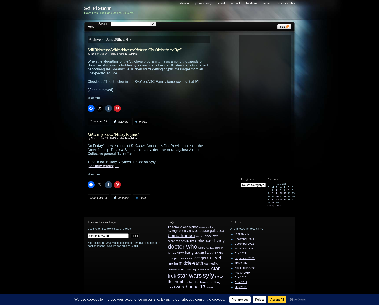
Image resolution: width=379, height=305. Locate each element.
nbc (206, 263)
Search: (104, 24)
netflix (213, 263)
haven (210, 252)
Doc (93, 54)
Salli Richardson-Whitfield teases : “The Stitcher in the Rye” (134, 49)
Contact (235, 3)
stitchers (123, 121)
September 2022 (245, 248)
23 (277, 199)
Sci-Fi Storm (98, 8)
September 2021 (245, 258)
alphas (193, 227)
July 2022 (240, 253)
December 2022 (244, 243)
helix (220, 253)
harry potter (194, 253)
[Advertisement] (267, 102)
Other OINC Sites (286, 3)
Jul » (278, 205)
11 (285, 193)
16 (277, 196)
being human (181, 235)
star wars (189, 275)
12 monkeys (175, 227)
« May (270, 205)
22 (273, 199)
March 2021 (242, 263)
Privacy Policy (203, 3)
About (221, 3)
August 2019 (242, 272)
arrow (202, 227)
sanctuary (185, 269)
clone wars (211, 236)
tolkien (190, 282)
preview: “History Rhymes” (113, 134)
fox (212, 247)
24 (281, 199)
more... (143, 121)
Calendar (184, 3)
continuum (187, 241)
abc (185, 227)
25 (285, 199)
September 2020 (245, 267)
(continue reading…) (103, 166)
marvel (214, 257)
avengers (174, 231)
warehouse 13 (190, 286)
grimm (180, 253)
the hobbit (177, 281)
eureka (203, 247)
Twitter (266, 3)
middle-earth (191, 263)
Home (91, 26)
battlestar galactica (209, 231)
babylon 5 (188, 231)
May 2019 (241, 287)
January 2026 (243, 234)
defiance (123, 197)
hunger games (178, 258)
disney (218, 240)
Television (131, 54)
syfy (208, 275)
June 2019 (241, 282)
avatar (209, 227)
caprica (200, 236)
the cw (219, 276)
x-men (210, 287)
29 (273, 202)
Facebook (251, 3)
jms (191, 258)
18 (285, 196)
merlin (173, 263)
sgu (195, 269)
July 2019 (240, 277)
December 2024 (244, 238)
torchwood (202, 282)
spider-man (204, 269)
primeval (172, 269)
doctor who (182, 246)
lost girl (199, 258)
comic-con (174, 241)
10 (281, 193)
